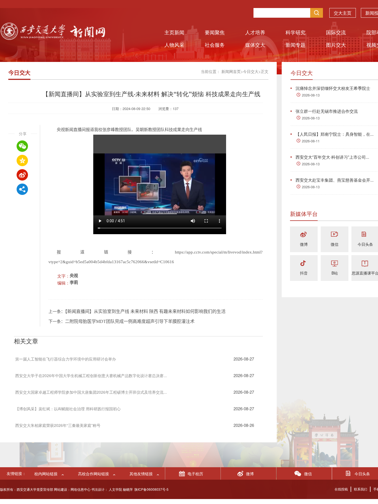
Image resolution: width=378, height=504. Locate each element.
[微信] (334, 235)
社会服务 (215, 44)
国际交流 (336, 32)
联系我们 (360, 489)
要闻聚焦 (215, 32)
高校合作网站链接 (93, 473)
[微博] (304, 235)
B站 (335, 273)
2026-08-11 (311, 140)
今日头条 (365, 244)
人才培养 (255, 32)
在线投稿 (341, 489)
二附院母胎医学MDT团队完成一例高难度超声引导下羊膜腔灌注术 (130, 321)
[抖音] (304, 263)
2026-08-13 (311, 95)
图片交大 (336, 44)
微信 (334, 244)
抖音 (304, 273)
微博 (304, 244)
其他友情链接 (141, 473)
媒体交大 (255, 44)
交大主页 (342, 13)
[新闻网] (52, 38)
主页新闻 (174, 32)
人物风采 (174, 44)
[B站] (334, 263)
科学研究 (295, 32)
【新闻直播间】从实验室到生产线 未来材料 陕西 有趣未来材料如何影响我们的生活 (145, 311)
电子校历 (195, 473)
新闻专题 (295, 44)
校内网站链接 (46, 473)
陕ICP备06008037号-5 (151, 489)
